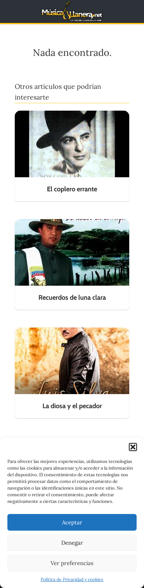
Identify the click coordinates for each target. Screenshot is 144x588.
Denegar (72, 542)
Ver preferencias (72, 563)
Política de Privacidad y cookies (72, 579)
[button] (133, 447)
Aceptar (72, 522)
